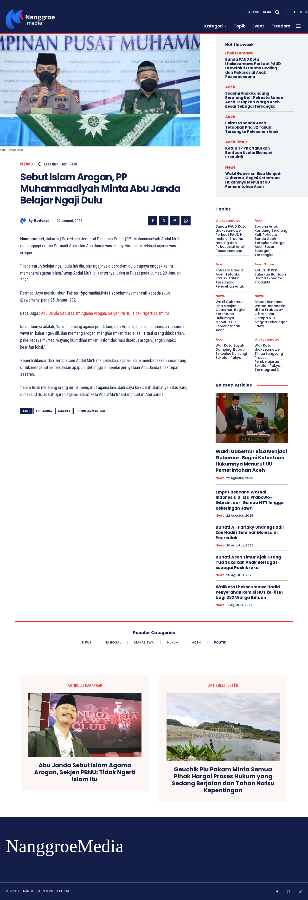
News (26, 164)
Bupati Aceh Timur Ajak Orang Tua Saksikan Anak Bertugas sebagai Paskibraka (248, 562)
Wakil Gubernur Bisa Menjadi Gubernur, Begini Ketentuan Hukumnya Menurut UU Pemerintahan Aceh (253, 180)
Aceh (230, 87)
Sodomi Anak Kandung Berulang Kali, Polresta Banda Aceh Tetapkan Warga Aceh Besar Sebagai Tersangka (254, 100)
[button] (277, 12)
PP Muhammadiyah (90, 411)
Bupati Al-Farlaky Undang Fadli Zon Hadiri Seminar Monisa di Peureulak (250, 532)
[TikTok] (300, 891)
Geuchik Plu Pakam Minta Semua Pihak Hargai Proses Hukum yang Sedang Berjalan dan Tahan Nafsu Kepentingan (223, 780)
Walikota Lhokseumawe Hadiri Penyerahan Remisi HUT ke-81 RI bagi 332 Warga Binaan (249, 592)
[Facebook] (294, 12)
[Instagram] (300, 12)
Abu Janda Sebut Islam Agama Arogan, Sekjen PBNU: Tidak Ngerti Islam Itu (104, 313)
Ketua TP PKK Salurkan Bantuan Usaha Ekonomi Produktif (248, 152)
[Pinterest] (175, 220)
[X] (163, 220)
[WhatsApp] (186, 220)
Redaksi (41, 221)
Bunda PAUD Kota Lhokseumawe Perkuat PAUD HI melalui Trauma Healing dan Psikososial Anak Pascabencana (253, 68)
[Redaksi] (24, 221)
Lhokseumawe (239, 53)
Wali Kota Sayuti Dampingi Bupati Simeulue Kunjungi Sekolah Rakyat (231, 351)
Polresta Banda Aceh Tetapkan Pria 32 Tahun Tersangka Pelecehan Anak (251, 127)
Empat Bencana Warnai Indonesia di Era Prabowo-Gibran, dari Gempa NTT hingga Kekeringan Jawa (271, 313)
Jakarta (64, 411)
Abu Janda (44, 411)
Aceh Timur (236, 142)
